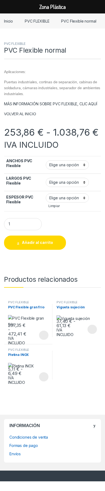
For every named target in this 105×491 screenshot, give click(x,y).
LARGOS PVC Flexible (18, 180)
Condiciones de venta (28, 437)
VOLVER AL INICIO (20, 114)
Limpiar (54, 206)
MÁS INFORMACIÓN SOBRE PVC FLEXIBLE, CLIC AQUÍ (50, 104)
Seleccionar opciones (38, 335)
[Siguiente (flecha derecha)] (95, 240)
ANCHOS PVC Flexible (19, 163)
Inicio (8, 21)
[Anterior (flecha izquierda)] (9, 240)
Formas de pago (23, 445)
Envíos (15, 454)
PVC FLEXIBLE (37, 21)
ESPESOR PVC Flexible (19, 199)
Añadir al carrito (37, 242)
